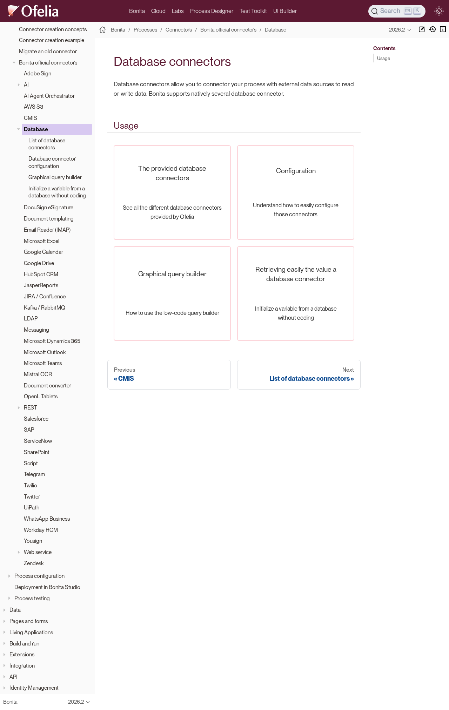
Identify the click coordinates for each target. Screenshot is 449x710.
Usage (383, 58)
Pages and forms (28, 621)
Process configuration (39, 576)
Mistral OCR (38, 374)
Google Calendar (43, 252)
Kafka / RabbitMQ (44, 307)
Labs (178, 11)
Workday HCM (41, 530)
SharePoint (36, 452)
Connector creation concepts (53, 29)
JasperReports (41, 285)
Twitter (32, 496)
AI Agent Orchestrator (49, 96)
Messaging (36, 329)
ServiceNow (38, 441)
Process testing (32, 598)
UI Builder (285, 11)
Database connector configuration (52, 162)
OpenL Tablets (41, 396)
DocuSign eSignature (48, 207)
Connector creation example (51, 40)
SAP (29, 429)
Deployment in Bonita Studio (47, 587)
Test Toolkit (253, 11)
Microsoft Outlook (45, 352)
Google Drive (39, 263)
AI (26, 84)
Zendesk (33, 563)
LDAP (31, 318)
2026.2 (397, 30)
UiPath (31, 507)
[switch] (439, 11)
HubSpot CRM (41, 274)
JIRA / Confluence (45, 296)
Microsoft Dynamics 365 (52, 341)
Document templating (49, 218)
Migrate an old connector (48, 51)
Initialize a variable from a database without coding (57, 192)
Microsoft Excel (41, 241)
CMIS (30, 118)
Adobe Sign (37, 73)
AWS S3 (33, 106)
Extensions (21, 654)
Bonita (137, 11)
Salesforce (36, 418)
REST (30, 407)
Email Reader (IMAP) (47, 229)
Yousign (33, 541)
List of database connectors (46, 144)
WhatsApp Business (47, 518)
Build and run (24, 643)
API (13, 677)
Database (36, 129)
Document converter (47, 385)
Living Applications (31, 632)
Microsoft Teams (43, 363)
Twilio (30, 485)
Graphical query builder (55, 177)
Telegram (34, 474)
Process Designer (211, 11)
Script (31, 463)
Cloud (158, 11)
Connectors (179, 30)
